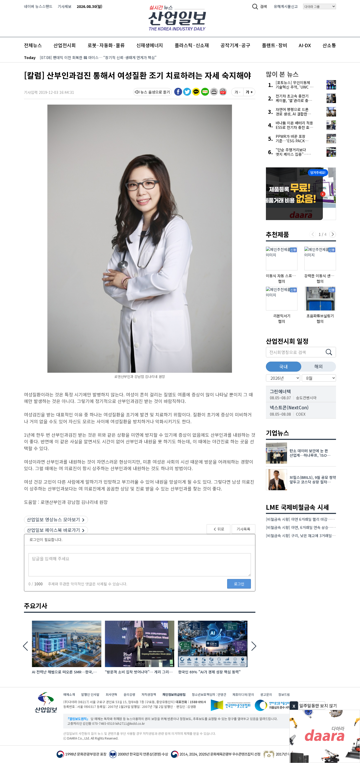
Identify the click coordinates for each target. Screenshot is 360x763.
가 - (237, 92)
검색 (263, 6)
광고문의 (266, 694)
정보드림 (284, 694)
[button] (214, 92)
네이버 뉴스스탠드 (38, 6)
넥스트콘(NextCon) (289, 407)
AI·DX (305, 45)
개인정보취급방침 (174, 694)
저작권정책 (149, 694)
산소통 (329, 45)
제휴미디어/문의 (243, 694)
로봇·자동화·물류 (106, 45)
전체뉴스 (33, 45)
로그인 (239, 583)
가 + (249, 92)
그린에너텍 (280, 391)
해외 (318, 366)
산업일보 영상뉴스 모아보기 (53, 519)
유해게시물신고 (286, 6)
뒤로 (220, 529)
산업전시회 (64, 45)
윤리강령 (129, 694)
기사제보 (64, 6)
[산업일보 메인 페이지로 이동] (177, 17)
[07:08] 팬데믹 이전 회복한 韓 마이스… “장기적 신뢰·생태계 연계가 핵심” (98, 57)
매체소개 (69, 694)
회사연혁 (111, 694)
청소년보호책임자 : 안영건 (209, 694)
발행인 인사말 (90, 694)
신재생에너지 (149, 45)
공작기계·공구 (235, 45)
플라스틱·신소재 (192, 45)
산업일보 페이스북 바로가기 (53, 530)
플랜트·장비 (274, 45)
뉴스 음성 (147, 92)
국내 (283, 366)
